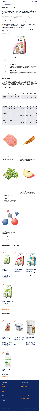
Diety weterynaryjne (24, 389)
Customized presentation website (23, 408)
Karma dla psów (23, 384)
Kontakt (3, 386)
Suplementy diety (24, 388)
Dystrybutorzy (4, 389)
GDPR (3, 391)
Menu (36, 1)
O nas (3, 384)
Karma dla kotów (24, 386)
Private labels (4, 388)
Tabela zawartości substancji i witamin (9, 127)
